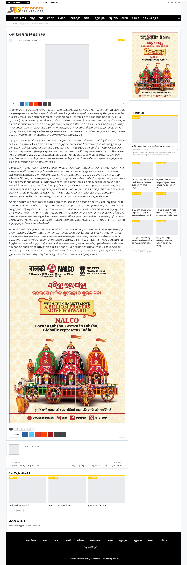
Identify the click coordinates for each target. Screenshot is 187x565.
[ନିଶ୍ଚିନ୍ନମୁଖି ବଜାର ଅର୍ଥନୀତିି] (27, 490)
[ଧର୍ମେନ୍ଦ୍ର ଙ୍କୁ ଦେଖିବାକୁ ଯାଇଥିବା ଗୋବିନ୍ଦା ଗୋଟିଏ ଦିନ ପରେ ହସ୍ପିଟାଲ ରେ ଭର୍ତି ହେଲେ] (142, 227)
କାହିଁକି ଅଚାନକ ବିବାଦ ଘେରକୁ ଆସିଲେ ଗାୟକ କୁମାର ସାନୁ (153, 146)
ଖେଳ (41, 18)
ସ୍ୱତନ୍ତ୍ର (100, 18)
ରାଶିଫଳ (135, 18)
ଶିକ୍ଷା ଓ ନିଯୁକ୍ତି (150, 18)
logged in (21, 526)
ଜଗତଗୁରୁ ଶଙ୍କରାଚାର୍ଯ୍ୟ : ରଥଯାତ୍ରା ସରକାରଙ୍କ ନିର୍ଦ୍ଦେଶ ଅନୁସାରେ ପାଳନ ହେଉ (97, 466)
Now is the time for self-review (23, 429)
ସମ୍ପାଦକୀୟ (122, 40)
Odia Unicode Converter (49, 2)
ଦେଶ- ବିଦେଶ (20, 18)
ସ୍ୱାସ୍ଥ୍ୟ (113, 18)
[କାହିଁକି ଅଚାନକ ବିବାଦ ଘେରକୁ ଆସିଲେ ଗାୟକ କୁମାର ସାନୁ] (155, 129)
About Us (35, 2)
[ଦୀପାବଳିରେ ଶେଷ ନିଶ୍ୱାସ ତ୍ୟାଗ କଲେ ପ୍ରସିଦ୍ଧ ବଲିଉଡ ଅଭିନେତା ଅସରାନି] (142, 200)
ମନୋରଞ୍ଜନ (75, 18)
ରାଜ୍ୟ (32, 18)
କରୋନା (124, 18)
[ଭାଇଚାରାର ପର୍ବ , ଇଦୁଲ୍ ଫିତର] (67, 490)
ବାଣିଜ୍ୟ (62, 18)
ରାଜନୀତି (50, 18)
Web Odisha (118, 558)
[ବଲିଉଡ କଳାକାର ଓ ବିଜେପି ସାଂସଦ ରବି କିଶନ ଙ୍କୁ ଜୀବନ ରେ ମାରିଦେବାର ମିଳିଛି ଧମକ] (167, 200)
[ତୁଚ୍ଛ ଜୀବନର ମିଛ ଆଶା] (106, 490)
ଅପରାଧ (87, 18)
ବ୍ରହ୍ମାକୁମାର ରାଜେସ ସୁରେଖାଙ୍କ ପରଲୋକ (24, 466)
